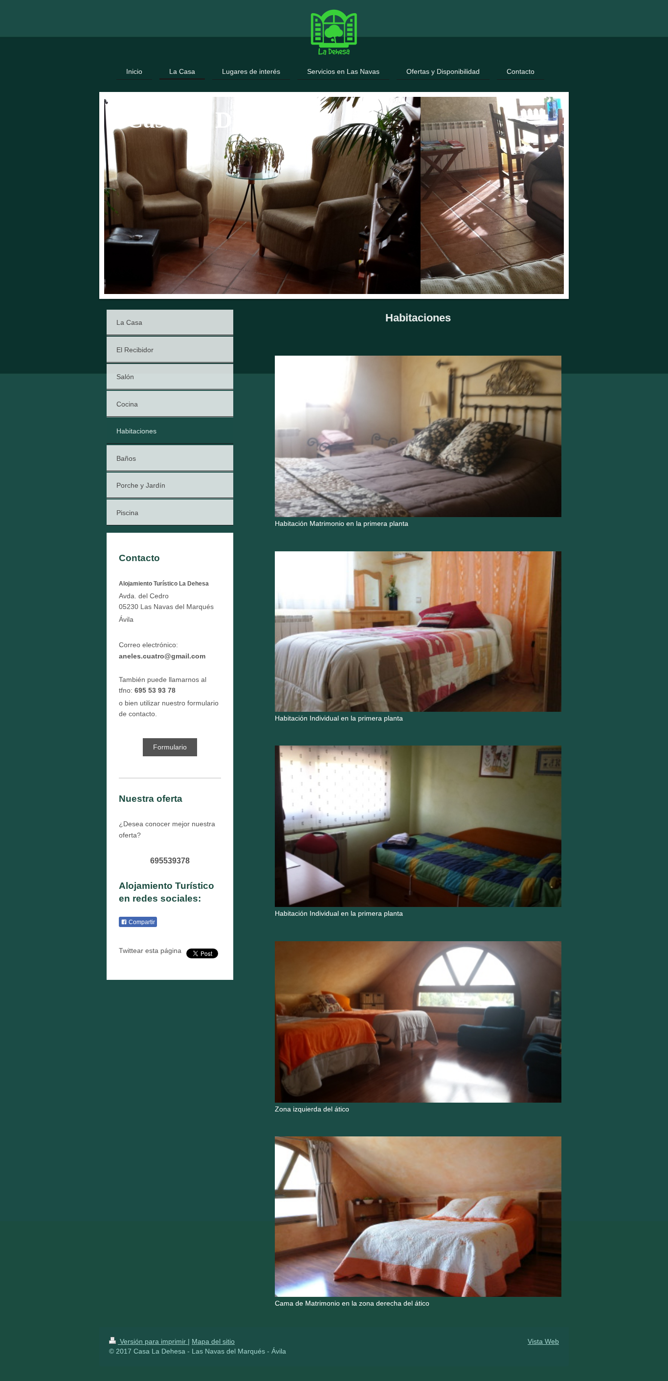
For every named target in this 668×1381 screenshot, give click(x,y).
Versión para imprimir (153, 1341)
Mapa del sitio (213, 1341)
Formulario (170, 747)
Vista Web (543, 1341)
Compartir (141, 922)
